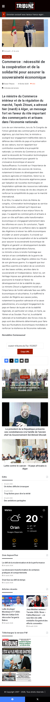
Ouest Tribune (9, 84)
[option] (25, 383)
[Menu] (3, 7)
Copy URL (25, 351)
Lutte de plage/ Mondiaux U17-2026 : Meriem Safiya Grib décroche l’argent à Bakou (11, 615)
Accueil (7, 51)
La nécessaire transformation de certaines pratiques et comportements (20, 571)
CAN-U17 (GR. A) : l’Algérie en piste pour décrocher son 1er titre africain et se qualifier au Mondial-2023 (25, 386)
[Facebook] (6, 361)
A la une (15, 51)
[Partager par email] (22, 361)
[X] (11, 361)
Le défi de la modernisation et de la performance (23, 562)
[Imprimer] (27, 361)
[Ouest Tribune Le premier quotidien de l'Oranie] (25, 6)
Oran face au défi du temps (13, 580)
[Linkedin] (17, 361)
